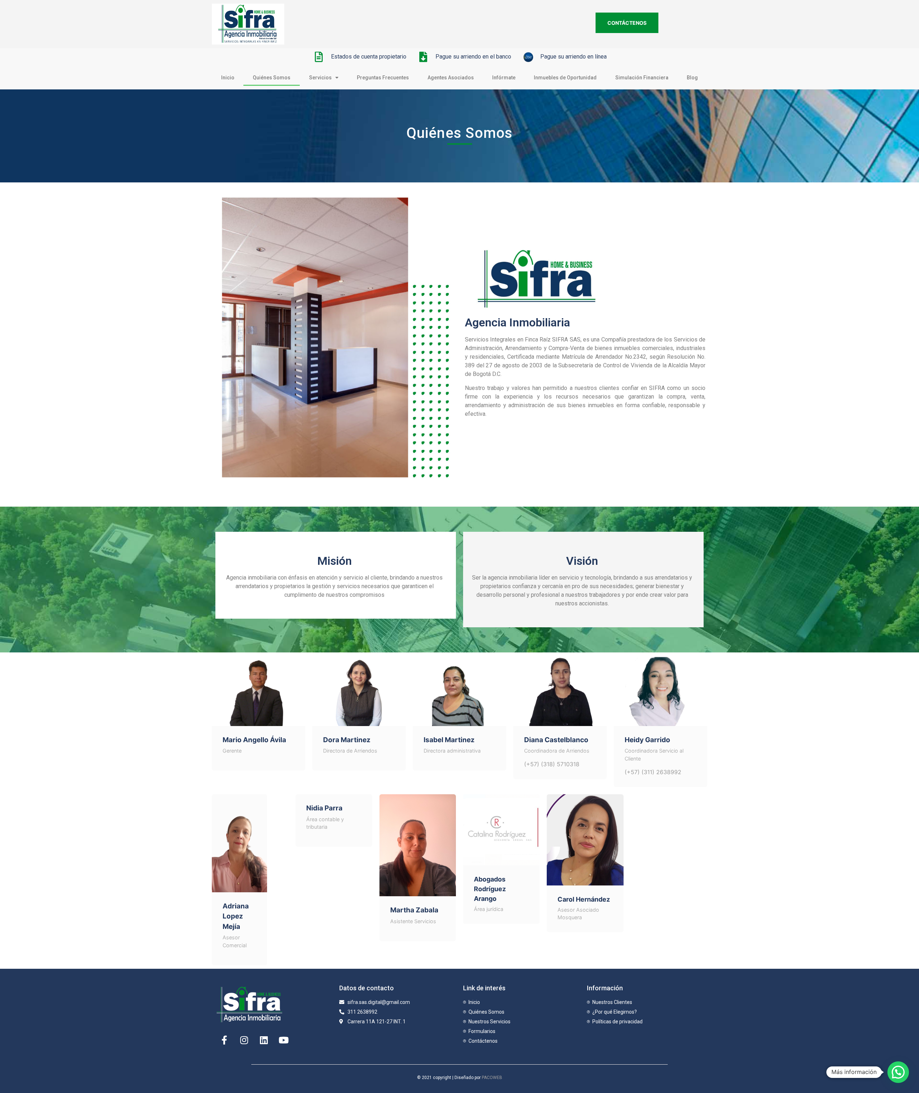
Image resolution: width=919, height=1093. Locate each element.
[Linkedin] (264, 1040)
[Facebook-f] (224, 1040)
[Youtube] (284, 1040)
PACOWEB (492, 1077)
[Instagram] (244, 1040)
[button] (898, 1072)
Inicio (227, 77)
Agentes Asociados (451, 77)
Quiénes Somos (271, 77)
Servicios (320, 77)
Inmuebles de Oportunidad (565, 77)
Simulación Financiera (641, 77)
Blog (692, 77)
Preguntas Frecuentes (383, 77)
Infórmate (504, 77)
